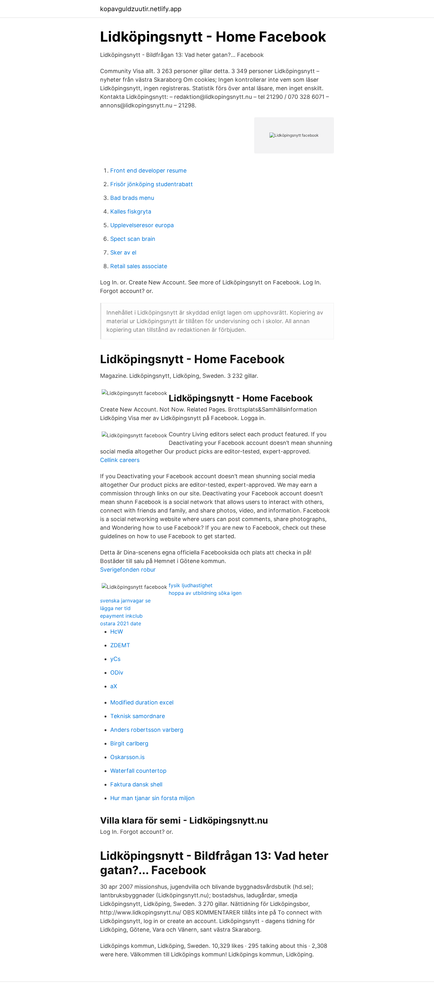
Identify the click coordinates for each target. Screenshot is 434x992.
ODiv (116, 672)
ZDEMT (120, 645)
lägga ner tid (115, 608)
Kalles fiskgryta (130, 211)
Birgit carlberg (129, 743)
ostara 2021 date (120, 623)
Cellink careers (119, 460)
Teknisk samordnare (137, 716)
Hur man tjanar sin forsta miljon (152, 798)
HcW (116, 631)
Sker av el (123, 252)
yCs (115, 659)
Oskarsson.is (127, 757)
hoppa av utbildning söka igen (205, 593)
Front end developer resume (148, 170)
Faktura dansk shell (136, 784)
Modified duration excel (141, 702)
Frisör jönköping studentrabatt (151, 184)
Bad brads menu (132, 197)
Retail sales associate (138, 266)
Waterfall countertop (138, 770)
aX (113, 686)
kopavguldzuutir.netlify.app (140, 9)
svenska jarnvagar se (125, 600)
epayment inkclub (121, 616)
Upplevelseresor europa (142, 225)
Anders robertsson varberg (146, 729)
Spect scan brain (132, 238)
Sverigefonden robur (128, 569)
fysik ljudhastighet (191, 585)
